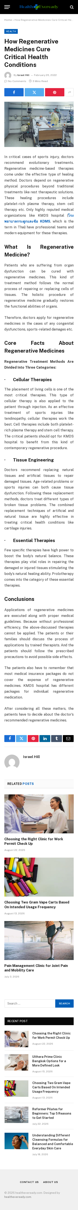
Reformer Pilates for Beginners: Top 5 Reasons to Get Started (51, 1113)
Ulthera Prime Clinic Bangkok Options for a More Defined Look (49, 1061)
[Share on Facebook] (14, 92)
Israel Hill (23, 75)
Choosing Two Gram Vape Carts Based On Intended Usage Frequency (51, 1087)
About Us (50, 1182)
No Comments (17, 81)
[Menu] (7, 7)
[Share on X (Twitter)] (34, 92)
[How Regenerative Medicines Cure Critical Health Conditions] (39, 124)
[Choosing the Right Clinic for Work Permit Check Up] (39, 813)
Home (8, 19)
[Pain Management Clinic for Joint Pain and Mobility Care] (39, 940)
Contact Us (29, 1182)
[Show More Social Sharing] (69, 92)
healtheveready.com (17, 1197)
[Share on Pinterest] (54, 92)
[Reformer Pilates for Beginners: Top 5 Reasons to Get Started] (16, 1115)
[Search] (71, 7)
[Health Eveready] (39, 7)
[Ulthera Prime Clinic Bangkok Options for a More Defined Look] (16, 1062)
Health (11, 31)
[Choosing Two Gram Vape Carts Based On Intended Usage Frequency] (39, 877)
